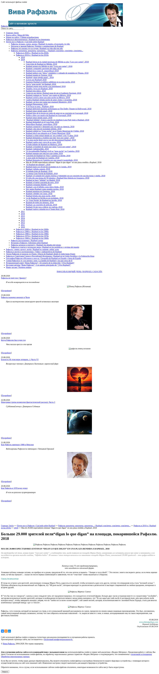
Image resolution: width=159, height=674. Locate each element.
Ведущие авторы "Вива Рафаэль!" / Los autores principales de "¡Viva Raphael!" (38, 265)
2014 (23, 218)
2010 (23, 227)
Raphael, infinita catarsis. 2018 (38, 169)
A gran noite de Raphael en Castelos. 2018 (42, 158)
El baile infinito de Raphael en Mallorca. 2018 (44, 144)
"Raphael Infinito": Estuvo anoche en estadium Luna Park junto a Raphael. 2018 (57, 120)
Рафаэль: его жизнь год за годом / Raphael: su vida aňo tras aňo (37, 48)
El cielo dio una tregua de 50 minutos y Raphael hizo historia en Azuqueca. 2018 (57, 178)
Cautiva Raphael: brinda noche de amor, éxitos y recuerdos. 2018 (51, 100)
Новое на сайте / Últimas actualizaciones (22, 37)
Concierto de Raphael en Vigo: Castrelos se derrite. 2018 (48, 156)
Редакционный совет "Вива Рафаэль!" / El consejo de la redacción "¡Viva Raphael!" (40, 263)
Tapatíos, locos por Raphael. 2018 (39, 89)
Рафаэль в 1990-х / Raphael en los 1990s (32, 232)
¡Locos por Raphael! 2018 (36, 80)
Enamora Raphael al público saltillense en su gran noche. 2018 (50, 82)
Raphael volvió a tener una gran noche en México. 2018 (48, 98)
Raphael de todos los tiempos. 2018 (40, 203)
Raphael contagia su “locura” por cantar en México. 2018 (48, 95)
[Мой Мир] (9, 631)
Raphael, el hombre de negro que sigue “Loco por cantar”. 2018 (51, 147)
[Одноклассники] (5, 631)
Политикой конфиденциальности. (58, 639)
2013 (23, 220)
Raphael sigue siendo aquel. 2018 (39, 111)
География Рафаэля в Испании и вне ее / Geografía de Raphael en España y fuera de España (43, 258)
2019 (23, 57)
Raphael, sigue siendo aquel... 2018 (40, 77)
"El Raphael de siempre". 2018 (38, 165)
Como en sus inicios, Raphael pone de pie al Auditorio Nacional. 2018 (53, 93)
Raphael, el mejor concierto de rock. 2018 (42, 182)
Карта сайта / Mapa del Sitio (17, 35)
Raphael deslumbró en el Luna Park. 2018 (42, 122)
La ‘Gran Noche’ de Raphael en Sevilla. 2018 (44, 200)
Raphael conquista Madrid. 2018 (38, 185)
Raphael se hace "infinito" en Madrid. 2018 (43, 180)
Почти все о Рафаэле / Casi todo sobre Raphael (25, 42)
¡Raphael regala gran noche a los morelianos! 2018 (46, 86)
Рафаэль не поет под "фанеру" (14, 278)
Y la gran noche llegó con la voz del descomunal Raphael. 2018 (51, 140)
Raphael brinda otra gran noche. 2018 (40, 196)
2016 (23, 214)
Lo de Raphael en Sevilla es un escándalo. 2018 (44, 198)
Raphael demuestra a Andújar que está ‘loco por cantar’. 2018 (50, 138)
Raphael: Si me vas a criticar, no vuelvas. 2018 (44, 207)
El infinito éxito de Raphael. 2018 (39, 171)
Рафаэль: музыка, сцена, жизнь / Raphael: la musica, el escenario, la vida (40, 44)
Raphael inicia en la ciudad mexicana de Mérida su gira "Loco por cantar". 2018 (57, 62)
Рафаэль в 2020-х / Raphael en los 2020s (32, 53)
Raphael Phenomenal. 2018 (36, 104)
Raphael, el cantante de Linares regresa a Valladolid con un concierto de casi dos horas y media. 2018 (65, 176)
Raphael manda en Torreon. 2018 (39, 75)
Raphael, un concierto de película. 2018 (41, 205)
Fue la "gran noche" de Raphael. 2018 (41, 84)
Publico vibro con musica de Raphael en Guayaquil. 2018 (48, 115)
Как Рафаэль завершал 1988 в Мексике (17, 445)
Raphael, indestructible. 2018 (37, 149)
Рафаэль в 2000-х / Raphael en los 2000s (32, 229)
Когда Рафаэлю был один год (13, 340)
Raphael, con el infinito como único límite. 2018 (45, 187)
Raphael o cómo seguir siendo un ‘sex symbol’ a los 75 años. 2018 (52, 136)
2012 (23, 223)
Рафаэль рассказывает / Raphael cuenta (27, 240)
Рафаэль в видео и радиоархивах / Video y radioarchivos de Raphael (34, 252)
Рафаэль (4, 26)
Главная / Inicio (12, 33)
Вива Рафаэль (9, 644)
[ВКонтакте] (2, 631)
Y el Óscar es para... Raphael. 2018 (40, 106)
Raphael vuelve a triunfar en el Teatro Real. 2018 (45, 209)
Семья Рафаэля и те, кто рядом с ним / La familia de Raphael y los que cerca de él (39, 261)
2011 (23, 225)
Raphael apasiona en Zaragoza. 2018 (40, 191)
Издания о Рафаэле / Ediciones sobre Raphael (29, 243)
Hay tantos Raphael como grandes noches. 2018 (45, 189)
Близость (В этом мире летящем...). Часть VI (19, 359)
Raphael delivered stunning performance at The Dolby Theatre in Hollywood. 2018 (58, 109)
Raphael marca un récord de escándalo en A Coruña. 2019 (48, 167)
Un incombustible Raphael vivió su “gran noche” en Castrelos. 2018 (52, 151)
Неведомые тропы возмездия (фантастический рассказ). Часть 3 (28, 402)
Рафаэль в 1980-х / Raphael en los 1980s (32, 234)
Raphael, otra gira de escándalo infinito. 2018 (43, 129)
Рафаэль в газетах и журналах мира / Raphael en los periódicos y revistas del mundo (45, 247)
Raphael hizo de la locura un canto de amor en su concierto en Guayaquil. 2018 (57, 113)
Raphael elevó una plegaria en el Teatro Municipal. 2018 (48, 133)
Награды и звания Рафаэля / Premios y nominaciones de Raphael (37, 46)
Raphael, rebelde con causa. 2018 (39, 194)
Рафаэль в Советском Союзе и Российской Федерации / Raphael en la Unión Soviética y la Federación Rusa (50, 256)
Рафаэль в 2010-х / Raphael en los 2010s (32, 55)
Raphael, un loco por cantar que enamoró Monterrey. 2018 (49, 102)
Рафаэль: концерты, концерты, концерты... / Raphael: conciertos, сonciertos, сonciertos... (47, 51)
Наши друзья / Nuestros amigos (18, 267)
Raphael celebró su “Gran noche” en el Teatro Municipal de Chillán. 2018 (55, 131)
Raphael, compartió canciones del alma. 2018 (43, 68)
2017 (23, 211)
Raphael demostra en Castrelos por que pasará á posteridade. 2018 (52, 160)
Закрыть (5, 672)
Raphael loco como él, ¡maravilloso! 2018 (42, 71)
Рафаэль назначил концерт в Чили (15, 297)
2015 (23, 216)
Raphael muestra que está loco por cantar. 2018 (44, 153)
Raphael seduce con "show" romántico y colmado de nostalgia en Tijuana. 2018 (57, 73)
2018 (23, 60)
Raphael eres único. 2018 (36, 91)
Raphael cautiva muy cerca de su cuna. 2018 (43, 142)
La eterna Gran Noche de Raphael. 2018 (42, 173)
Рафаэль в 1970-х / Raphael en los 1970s (32, 236)
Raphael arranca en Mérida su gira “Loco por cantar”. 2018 (49, 66)
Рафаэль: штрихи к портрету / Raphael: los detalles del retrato (36, 245)
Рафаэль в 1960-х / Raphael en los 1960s (32, 238)
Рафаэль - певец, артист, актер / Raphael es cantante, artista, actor (32, 249)
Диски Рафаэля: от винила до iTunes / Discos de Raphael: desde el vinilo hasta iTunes (40, 254)
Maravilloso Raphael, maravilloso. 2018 (41, 124)
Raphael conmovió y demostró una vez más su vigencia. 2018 (50, 127)
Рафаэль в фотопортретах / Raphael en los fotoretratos (28, 39)
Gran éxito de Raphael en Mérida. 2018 (41, 64)
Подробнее (6, 291)
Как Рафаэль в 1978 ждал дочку (14, 488)
